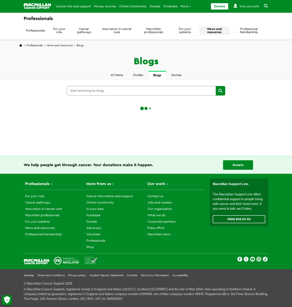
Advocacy (93, 228)
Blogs (157, 75)
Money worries (105, 6)
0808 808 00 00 (239, 219)
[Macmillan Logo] (37, 6)
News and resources (214, 30)
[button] (263, 6)
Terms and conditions (51, 275)
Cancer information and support (109, 196)
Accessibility (180, 275)
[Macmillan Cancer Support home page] (20, 46)
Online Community (133, 6)
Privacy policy (77, 275)
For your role (59, 30)
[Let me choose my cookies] (7, 300)
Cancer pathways (84, 30)
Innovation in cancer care (117, 30)
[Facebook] (239, 260)
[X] (246, 260)
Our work (156, 184)
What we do (157, 215)
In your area (94, 208)
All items (117, 75)
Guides (138, 75)
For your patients (185, 30)
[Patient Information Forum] (91, 261)
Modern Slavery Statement (107, 275)
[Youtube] (252, 260)
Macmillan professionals (153, 30)
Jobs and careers (160, 202)
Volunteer (93, 234)
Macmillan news (159, 234)
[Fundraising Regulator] (66, 261)
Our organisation (160, 208)
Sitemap (29, 275)
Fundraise (170, 6)
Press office (156, 228)
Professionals (35, 30)
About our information (155, 275)
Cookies (132, 275)
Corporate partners (162, 221)
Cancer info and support (73, 6)
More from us (98, 184)
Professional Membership (249, 30)
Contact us (155, 196)
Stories (176, 75)
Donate (155, 6)
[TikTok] (265, 260)
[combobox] (141, 90)
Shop (90, 247)
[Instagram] (258, 260)
